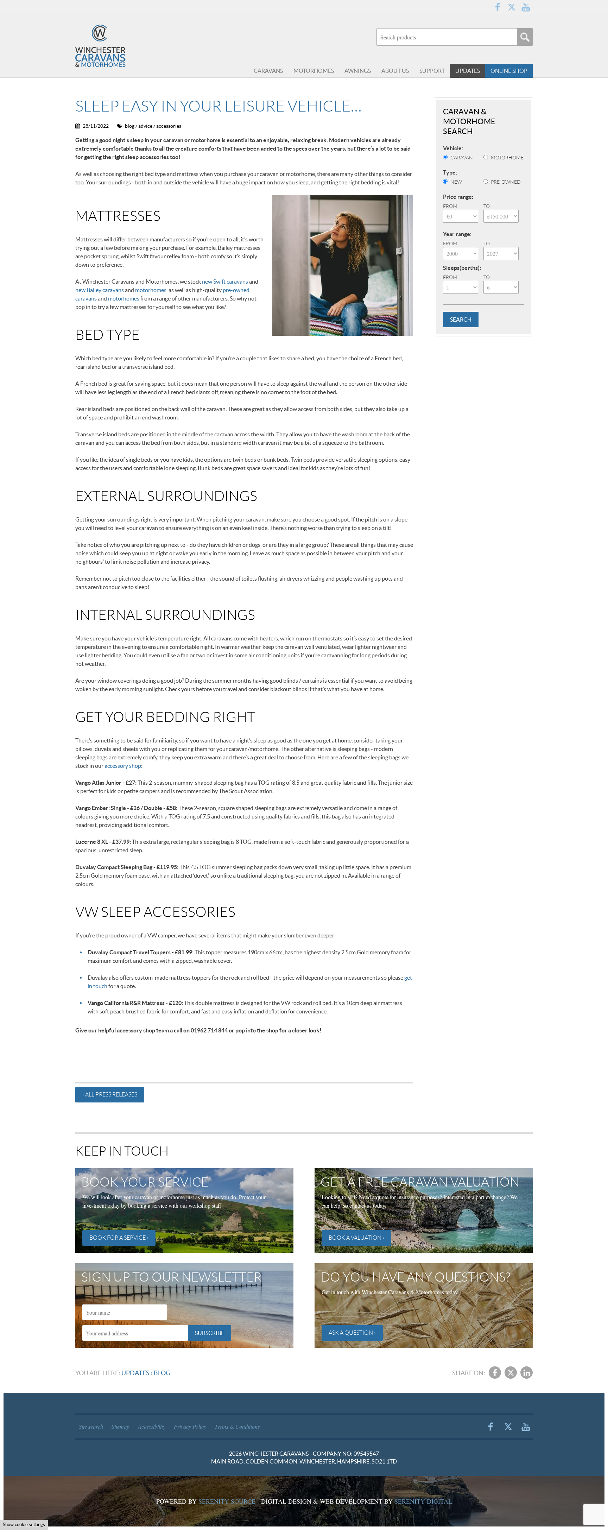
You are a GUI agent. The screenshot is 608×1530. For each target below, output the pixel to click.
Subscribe (209, 1333)
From (450, 206)
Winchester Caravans (117, 46)
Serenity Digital (423, 1501)
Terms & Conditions (237, 1426)
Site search (91, 1426)
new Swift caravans (225, 281)
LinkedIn (526, 1372)
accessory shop (122, 766)
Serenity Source (226, 1501)
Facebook (497, 7)
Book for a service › (118, 1238)
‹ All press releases (109, 1095)
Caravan (461, 157)
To (486, 206)
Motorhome (507, 157)
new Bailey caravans (99, 290)
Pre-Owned (506, 182)
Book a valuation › (356, 1238)
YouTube (526, 7)
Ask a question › (352, 1333)
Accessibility (151, 1426)
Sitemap (120, 1426)
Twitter (512, 7)
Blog (162, 1373)
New (456, 182)
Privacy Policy (190, 1426)
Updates (135, 1373)
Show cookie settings (24, 1524)
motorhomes (150, 290)
